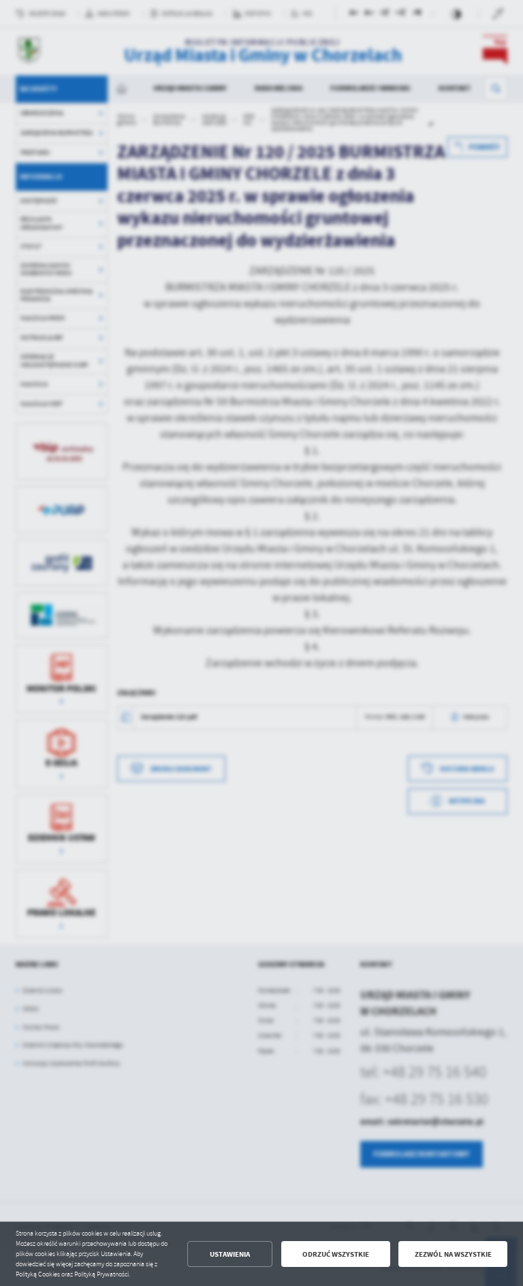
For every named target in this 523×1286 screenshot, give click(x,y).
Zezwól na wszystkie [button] (453, 1254)
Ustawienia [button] (230, 1254)
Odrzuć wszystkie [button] (335, 1254)
